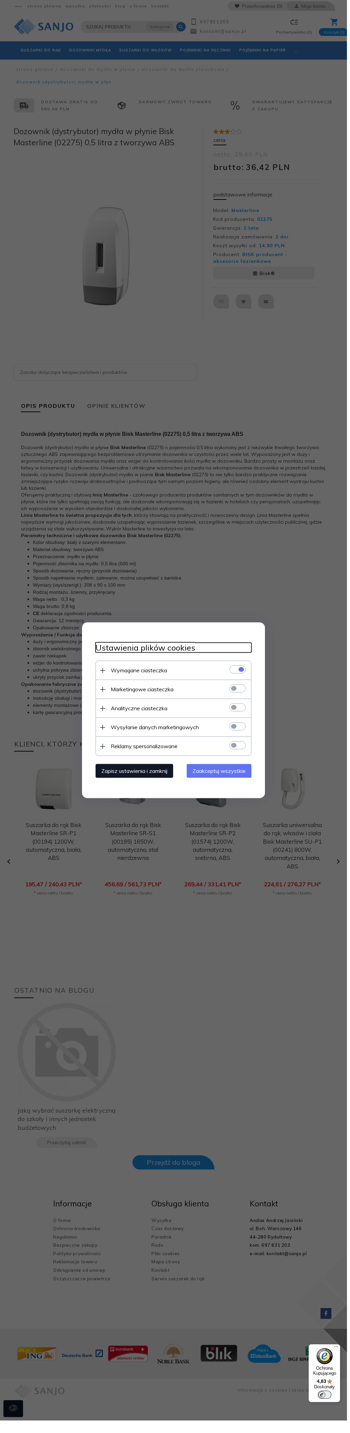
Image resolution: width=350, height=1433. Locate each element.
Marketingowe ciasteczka (142, 689)
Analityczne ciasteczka (139, 708)
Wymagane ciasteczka (139, 670)
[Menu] (336, 1348)
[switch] (324, 1395)
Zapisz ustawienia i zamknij (134, 770)
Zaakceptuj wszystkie (219, 770)
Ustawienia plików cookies (145, 648)
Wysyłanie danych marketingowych (155, 727)
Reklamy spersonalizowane (144, 746)
